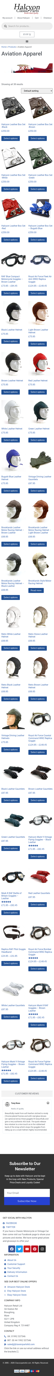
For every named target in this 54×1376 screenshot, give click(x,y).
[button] (4, 1116)
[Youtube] (27, 1248)
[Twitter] (19, 1248)
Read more (36, 590)
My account (7, 18)
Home (4, 47)
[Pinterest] (34, 1248)
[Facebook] (11, 1248)
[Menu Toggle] (27, 41)
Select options (11, 138)
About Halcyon (23, 18)
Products (12, 47)
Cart (36, 18)
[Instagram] (42, 1248)
